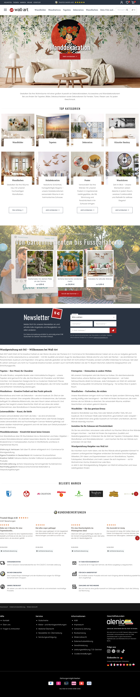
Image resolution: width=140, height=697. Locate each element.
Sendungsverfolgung (47, 637)
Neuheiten (8, 2)
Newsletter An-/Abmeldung (50, 633)
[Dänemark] (121, 665)
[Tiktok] (123, 651)
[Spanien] (127, 665)
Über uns (6, 624)
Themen (16, 2)
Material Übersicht (46, 629)
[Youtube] (118, 651)
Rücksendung (80, 633)
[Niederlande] (117, 665)
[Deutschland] (108, 665)
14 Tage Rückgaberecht (89, 562)
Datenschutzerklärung (101, 337)
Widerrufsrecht (32, 607)
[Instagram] (108, 651)
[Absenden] (113, 330)
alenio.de (110, 629)
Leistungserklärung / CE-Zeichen (88, 649)
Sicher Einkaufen (14, 572)
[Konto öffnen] (121, 2)
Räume (29, 2)
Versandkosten (14, 562)
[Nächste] (136, 494)
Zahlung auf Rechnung (89, 585)
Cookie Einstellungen (83, 653)
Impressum (4, 607)
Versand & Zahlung (82, 629)
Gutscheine (43, 620)
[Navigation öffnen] (5, 10)
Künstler (37, 2)
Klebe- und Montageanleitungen (52, 624)
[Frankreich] (111, 665)
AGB (76, 620)
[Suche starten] (127, 10)
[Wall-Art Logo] (19, 10)
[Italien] (114, 665)
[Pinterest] (113, 651)
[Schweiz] (124, 665)
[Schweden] (130, 665)
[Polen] (133, 665)
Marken (23, 2)
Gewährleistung (81, 645)
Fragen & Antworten (11, 629)
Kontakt (6, 620)
